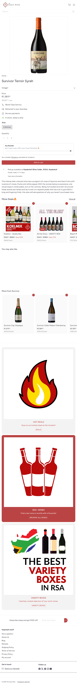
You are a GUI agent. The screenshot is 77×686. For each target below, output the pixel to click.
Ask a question (7, 634)
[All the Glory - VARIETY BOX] (51, 223)
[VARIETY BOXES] (38, 560)
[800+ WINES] (38, 472)
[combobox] (38, 11)
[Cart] (69, 5)
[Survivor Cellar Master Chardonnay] (51, 314)
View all (72, 199)
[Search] (73, 11)
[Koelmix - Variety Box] (18, 223)
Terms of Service (8, 651)
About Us (5, 637)
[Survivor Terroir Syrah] (14, 269)
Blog (3, 641)
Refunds (5, 644)
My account (6, 657)
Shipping (14, 157)
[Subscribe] (66, 620)
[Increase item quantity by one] (11, 138)
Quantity (5, 133)
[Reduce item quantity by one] (4, 138)
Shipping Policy (8, 647)
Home (4, 76)
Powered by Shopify (23, 682)
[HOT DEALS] (38, 384)
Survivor (15, 291)
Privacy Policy (7, 654)
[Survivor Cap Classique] (18, 314)
